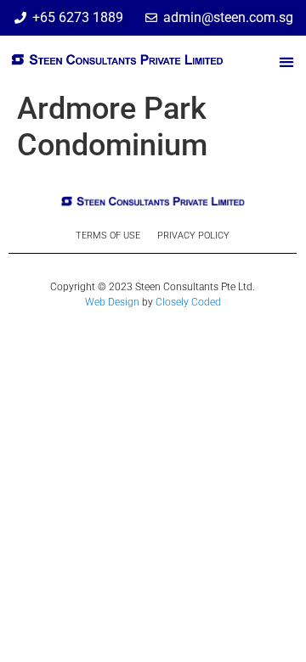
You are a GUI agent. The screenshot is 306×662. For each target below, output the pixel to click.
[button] (286, 62)
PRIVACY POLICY (193, 235)
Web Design (112, 302)
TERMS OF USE (108, 235)
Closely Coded (188, 302)
